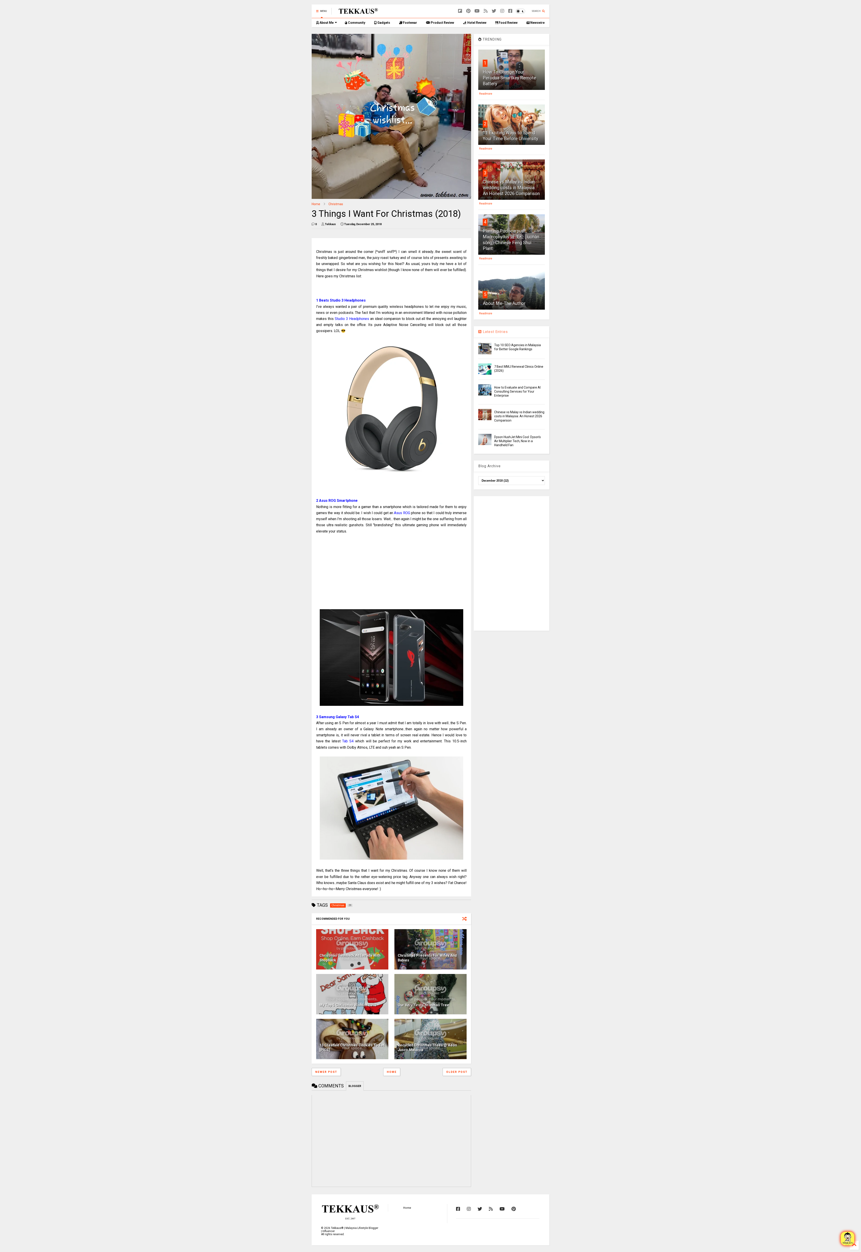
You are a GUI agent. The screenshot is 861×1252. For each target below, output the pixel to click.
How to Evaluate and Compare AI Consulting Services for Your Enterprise (517, 391)
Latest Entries (495, 332)
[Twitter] (494, 11)
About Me (326, 22)
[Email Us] (847, 1238)
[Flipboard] (460, 11)
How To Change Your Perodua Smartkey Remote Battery (509, 77)
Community (356, 22)
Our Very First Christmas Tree (423, 1005)
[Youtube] (477, 11)
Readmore (485, 93)
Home (316, 204)
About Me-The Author (504, 303)
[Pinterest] (468, 11)
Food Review (507, 22)
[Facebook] (510, 11)
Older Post (456, 1072)
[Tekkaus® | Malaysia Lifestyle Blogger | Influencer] (357, 12)
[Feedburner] (486, 11)
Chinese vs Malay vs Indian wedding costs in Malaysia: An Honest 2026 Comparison (511, 187)
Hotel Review (476, 22)
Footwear (409, 22)
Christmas (335, 204)
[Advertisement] (391, 571)
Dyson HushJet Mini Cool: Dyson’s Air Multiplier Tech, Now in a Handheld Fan (517, 441)
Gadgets (383, 22)
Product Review (442, 22)
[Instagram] (502, 11)
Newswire (537, 22)
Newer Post (326, 1072)
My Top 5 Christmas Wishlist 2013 (348, 1005)
